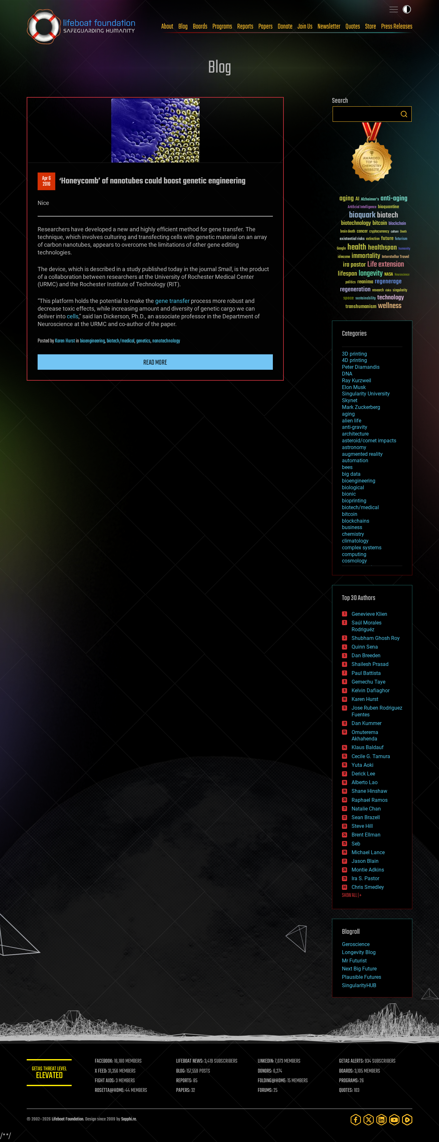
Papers (265, 27)
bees (347, 467)
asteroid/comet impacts (369, 441)
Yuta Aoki (362, 765)
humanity (404, 249)
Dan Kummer (366, 723)
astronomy (354, 447)
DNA (347, 374)
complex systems (361, 547)
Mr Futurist (354, 961)
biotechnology (356, 223)
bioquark (362, 215)
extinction (373, 239)
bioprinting (354, 501)
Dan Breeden (366, 655)
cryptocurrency (379, 232)
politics (350, 282)
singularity (400, 290)
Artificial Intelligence (362, 207)
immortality (366, 256)
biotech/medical (120, 341)
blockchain (397, 223)
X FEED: (101, 1071)
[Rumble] (407, 1119)
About (167, 27)
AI (357, 199)
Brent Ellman (366, 835)
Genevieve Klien (369, 614)
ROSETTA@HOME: (109, 1090)
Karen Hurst (65, 341)
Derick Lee (363, 774)
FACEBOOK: (104, 1061)
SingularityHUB (359, 985)
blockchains (355, 521)
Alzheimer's (370, 199)
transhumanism (360, 307)
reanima (365, 282)
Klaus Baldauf (368, 747)
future (387, 238)
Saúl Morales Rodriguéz (366, 626)
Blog (183, 27)
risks (388, 290)
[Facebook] (356, 1119)
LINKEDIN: (266, 1061)
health (356, 247)
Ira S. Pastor (365, 878)
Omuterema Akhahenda (365, 735)
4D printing (354, 360)
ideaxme (344, 257)
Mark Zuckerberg (361, 407)
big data (351, 474)
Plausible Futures (361, 977)
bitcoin (379, 223)
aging (346, 199)
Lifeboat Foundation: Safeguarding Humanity (81, 26)
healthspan (382, 248)
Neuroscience (402, 275)
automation (355, 460)
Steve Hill (362, 826)
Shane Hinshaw (369, 791)
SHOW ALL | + (352, 895)
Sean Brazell (366, 817)
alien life (351, 421)
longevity (371, 274)
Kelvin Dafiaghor (371, 690)
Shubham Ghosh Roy (376, 638)
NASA (388, 274)
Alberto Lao (365, 782)
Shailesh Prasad (370, 664)
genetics (143, 341)
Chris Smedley (368, 887)
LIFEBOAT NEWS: (189, 1061)
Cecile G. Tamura (371, 756)
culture (395, 232)
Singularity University (366, 394)
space (348, 298)
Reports (245, 27)
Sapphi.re (128, 1119)
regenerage (388, 281)
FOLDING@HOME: (272, 1081)
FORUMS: (265, 1090)
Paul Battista (366, 673)
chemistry (353, 534)
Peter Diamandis (361, 367)
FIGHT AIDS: (105, 1081)
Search (404, 114)
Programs (222, 27)
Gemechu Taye (368, 682)
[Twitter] (368, 1119)
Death (403, 232)
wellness (389, 306)
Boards (200, 27)
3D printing (354, 354)
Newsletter (329, 27)
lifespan (347, 274)
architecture (355, 434)
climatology (355, 541)
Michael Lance (368, 852)
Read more (155, 362)
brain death (347, 232)
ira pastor (354, 265)
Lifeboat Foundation (67, 1119)
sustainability (365, 299)
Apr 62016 (46, 181)
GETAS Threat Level (49, 1074)
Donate (285, 27)
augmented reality (362, 454)
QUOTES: (346, 1090)
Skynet (349, 400)
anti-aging (394, 199)
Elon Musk (354, 387)
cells (72, 316)
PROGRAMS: (349, 1081)
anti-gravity (354, 427)
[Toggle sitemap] (394, 9)
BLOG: (180, 1071)
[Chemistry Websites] (372, 153)
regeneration (355, 289)
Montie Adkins (368, 870)
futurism (401, 239)
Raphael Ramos (370, 800)
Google (341, 249)
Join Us (305, 27)
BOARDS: (346, 1071)
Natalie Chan (366, 809)
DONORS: (265, 1071)
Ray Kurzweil (356, 380)
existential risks (352, 239)
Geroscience (356, 944)
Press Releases (396, 27)
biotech (387, 215)
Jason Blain (365, 861)
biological (353, 487)
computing (354, 554)
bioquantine (388, 206)
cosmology (354, 561)
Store (370, 27)
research (378, 290)
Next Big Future (359, 969)
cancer (362, 231)
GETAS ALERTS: (351, 1061)
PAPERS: (183, 1090)
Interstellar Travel (395, 257)
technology (390, 298)
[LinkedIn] (381, 1119)
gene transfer (172, 300)
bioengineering (92, 341)
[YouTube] (394, 1119)
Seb (356, 844)
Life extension (385, 265)
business (352, 527)
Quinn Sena (365, 647)
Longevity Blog (359, 952)
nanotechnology (166, 341)
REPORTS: (184, 1081)
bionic (349, 494)
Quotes (352, 27)
